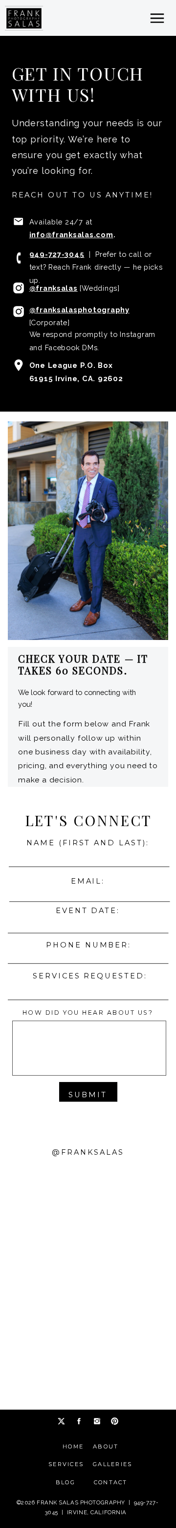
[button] (157, 18)
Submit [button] (87, 1094)
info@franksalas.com (71, 234)
